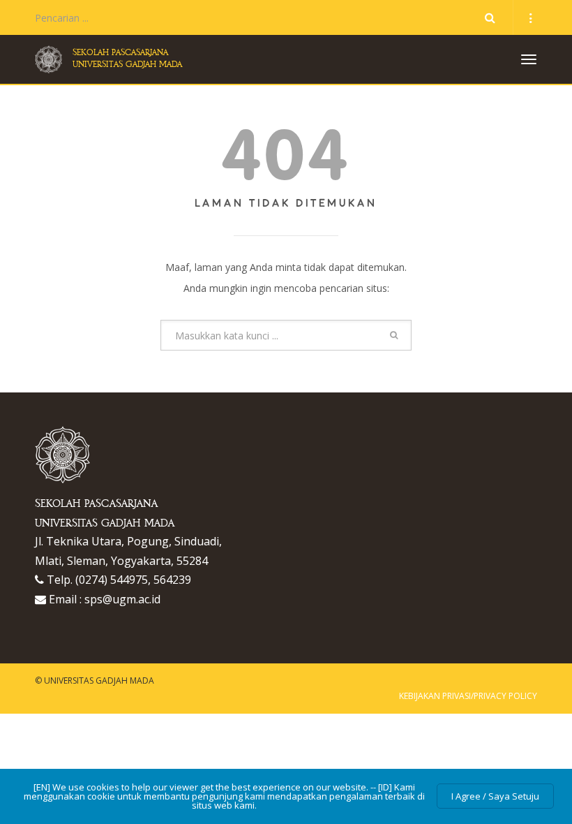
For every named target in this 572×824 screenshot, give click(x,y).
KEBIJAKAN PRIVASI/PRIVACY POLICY (468, 696)
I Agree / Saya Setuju (495, 796)
